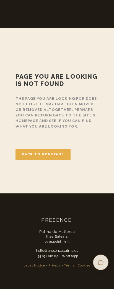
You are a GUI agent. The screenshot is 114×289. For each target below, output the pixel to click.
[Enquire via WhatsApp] (100, 262)
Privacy (54, 265)
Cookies (84, 265)
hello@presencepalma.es (57, 250)
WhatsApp (70, 256)
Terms (69, 265)
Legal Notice (34, 265)
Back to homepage (43, 154)
